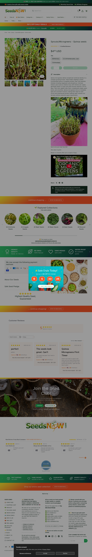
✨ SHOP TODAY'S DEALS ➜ (46, 286)
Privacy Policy (46, 549)
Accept (45, 553)
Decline (65, 553)
